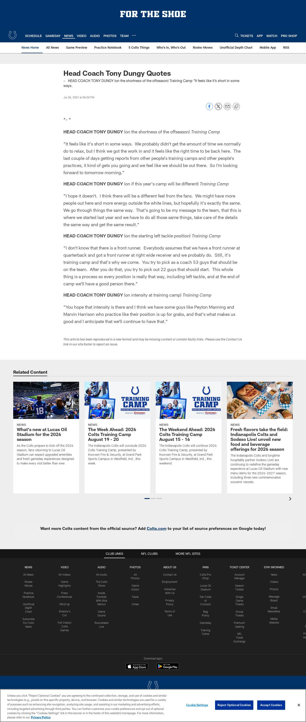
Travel (135, 596)
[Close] (299, 705)
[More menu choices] (134, 35)
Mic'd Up (65, 604)
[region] (153, 705)
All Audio (101, 574)
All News (28, 574)
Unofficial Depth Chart (28, 608)
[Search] (237, 35)
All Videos (64, 574)
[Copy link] (236, 107)
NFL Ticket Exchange (239, 637)
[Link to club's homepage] (12, 35)
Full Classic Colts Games (64, 626)
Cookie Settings (197, 705)
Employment (169, 581)
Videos (274, 581)
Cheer (135, 604)
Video (65, 567)
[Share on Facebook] (209, 109)
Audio (102, 567)
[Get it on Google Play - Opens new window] (167, 668)
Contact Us (170, 574)
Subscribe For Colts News (28, 622)
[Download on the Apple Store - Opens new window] (136, 667)
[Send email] (227, 109)
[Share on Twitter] (218, 109)
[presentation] (291, 499)
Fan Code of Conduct (205, 600)
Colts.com (156, 528)
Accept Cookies (271, 705)
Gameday (205, 622)
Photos (135, 567)
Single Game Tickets (239, 600)
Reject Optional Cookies (234, 705)
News (28, 567)
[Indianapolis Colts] (153, 687)
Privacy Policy (41, 717)
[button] (147, 498)
